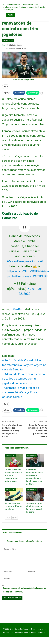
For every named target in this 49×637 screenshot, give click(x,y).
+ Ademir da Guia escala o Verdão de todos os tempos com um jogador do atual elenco (23, 378)
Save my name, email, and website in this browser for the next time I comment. (24, 590)
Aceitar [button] (10, 15)
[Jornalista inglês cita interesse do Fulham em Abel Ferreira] (35, 494)
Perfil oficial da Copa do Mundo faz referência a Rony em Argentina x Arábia (12, 431)
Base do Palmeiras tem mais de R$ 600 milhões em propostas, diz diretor (37, 431)
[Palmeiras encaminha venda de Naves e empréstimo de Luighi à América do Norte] (35, 460)
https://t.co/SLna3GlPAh (24, 271)
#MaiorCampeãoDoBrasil (25, 261)
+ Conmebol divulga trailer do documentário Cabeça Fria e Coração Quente (20, 392)
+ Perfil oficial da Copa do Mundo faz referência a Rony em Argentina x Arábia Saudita (24, 365)
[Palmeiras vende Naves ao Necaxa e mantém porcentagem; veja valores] (14, 460)
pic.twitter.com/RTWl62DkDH (27, 276)
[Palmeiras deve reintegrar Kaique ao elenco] (14, 494)
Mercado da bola (8, 40)
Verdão (17, 309)
